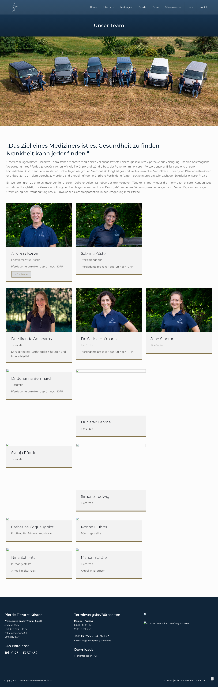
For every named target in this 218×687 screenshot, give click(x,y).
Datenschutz (201, 680)
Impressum (187, 680)
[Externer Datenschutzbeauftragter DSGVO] (167, 623)
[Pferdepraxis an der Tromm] (14, 7)
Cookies (169, 680)
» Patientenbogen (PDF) (86, 655)
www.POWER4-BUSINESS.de (34, 680)
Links (176, 680)
